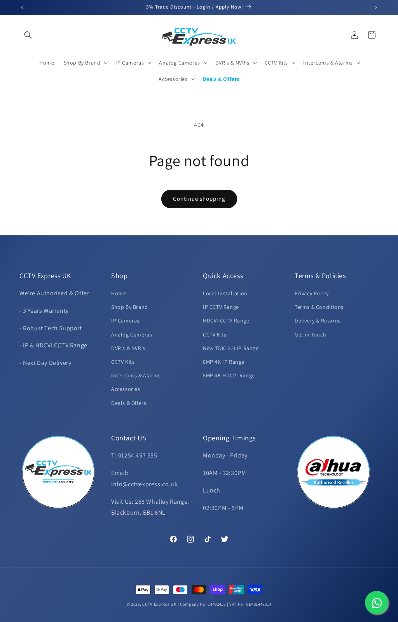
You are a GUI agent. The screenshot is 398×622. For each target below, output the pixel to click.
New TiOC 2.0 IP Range (231, 348)
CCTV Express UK (159, 604)
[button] (28, 35)
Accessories (125, 388)
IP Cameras (125, 320)
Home (118, 293)
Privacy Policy (311, 293)
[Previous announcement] (22, 7)
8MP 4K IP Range (223, 361)
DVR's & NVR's (128, 348)
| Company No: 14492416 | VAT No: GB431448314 (225, 604)
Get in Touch (310, 334)
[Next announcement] (375, 7)
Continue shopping (199, 198)
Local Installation (225, 293)
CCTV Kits (122, 361)
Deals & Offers (128, 402)
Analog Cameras (131, 334)
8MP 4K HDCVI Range (229, 375)
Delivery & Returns (318, 320)
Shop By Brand (129, 306)
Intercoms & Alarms (136, 375)
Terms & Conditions (319, 306)
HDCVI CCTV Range (226, 320)
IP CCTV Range (221, 306)
